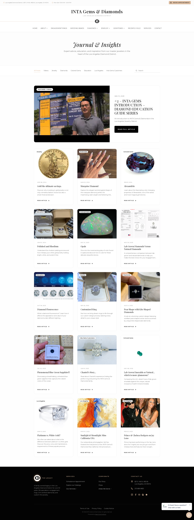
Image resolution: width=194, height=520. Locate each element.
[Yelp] (147, 495)
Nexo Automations (100, 514)
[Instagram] (132, 495)
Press (101, 485)
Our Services (71, 489)
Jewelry (54, 71)
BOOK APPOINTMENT (181, 2)
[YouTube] (139, 495)
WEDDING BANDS (77, 28)
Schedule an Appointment (75, 481)
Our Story (102, 481)
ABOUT (43, 28)
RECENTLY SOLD (134, 28)
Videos (46, 71)
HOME (35, 28)
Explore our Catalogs (73, 485)
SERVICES (147, 28)
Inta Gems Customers (114, 71)
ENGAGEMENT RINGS (59, 28)
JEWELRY (104, 28)
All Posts (37, 71)
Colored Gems (76, 71)
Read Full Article (126, 129)
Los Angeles (98, 71)
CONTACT (158, 28)
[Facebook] (136, 495)
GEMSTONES (118, 28)
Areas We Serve (104, 489)
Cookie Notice (109, 508)
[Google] (143, 495)
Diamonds (63, 71)
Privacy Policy (97, 508)
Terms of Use (84, 508)
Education (87, 71)
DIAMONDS (91, 28)
